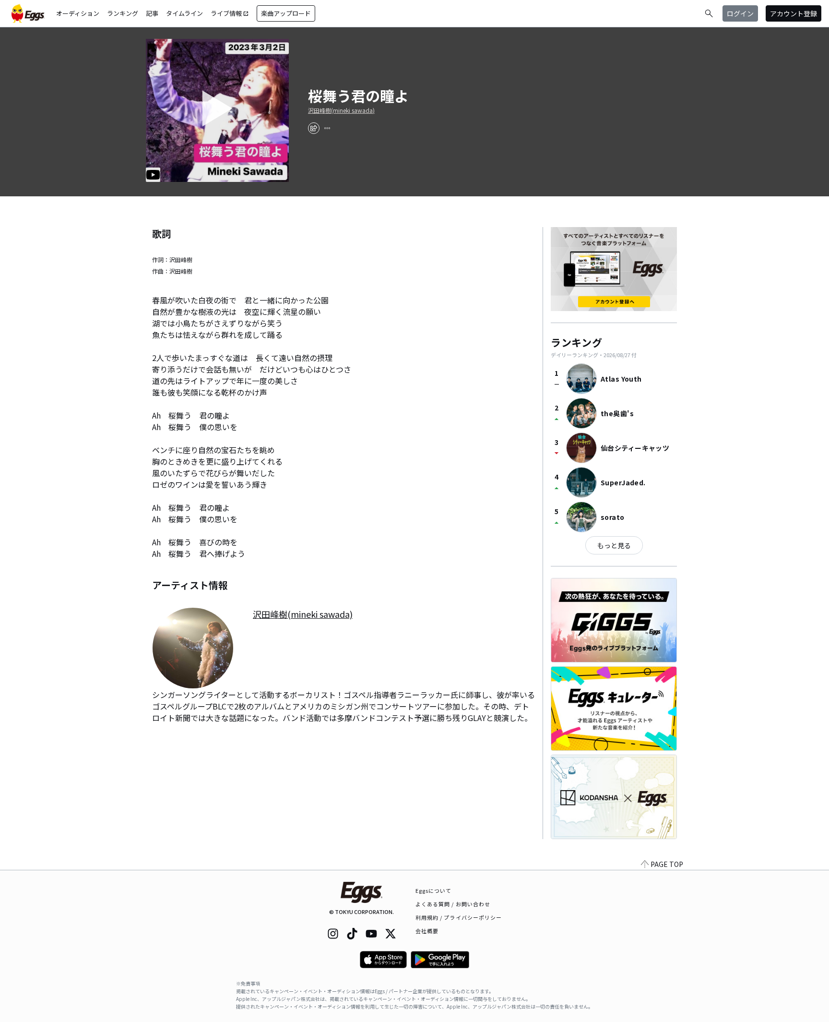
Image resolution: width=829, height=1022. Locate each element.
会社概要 (426, 931)
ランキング (122, 13)
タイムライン (184, 13)
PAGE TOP (667, 864)
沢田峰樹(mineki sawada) (341, 110)
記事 (152, 13)
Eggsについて (433, 890)
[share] (314, 128)
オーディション (77, 13)
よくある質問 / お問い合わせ (453, 904)
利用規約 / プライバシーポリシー (458, 917)
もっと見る (614, 545)
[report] (327, 128)
